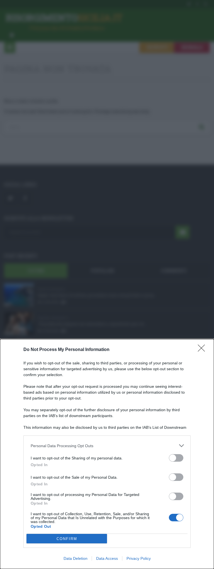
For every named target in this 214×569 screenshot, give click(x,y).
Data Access (107, 558)
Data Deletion (75, 558)
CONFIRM (67, 539)
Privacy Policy (139, 558)
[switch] (176, 458)
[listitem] (107, 446)
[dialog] (107, 454)
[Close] (203, 350)
